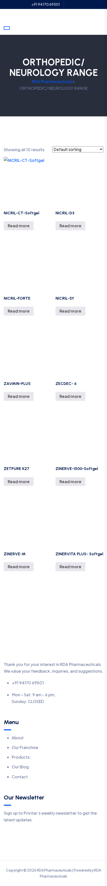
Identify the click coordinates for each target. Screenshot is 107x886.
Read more (19, 225)
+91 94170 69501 (45, 4)
